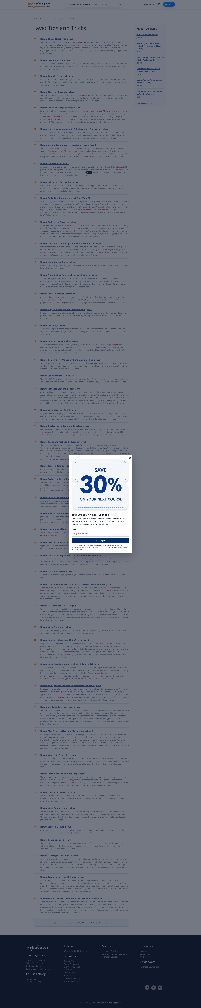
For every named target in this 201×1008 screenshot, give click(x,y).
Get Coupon (100, 540)
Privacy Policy (120, 547)
